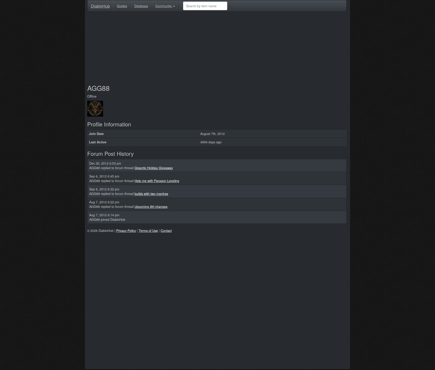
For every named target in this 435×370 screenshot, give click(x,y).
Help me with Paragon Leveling (157, 180)
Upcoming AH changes (151, 206)
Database (141, 6)
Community (164, 6)
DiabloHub (100, 5)
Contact (166, 230)
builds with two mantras (151, 193)
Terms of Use (148, 230)
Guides (122, 6)
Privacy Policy (126, 230)
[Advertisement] (217, 48)
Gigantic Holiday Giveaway (154, 168)
